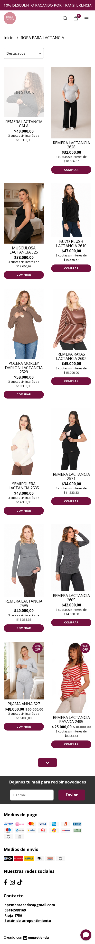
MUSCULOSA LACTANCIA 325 (24, 250)
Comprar (71, 169)
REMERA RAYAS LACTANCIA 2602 (71, 356)
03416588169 (15, 910)
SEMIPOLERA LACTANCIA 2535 (24, 486)
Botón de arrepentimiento (27, 920)
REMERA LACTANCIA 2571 (71, 476)
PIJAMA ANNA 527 (24, 703)
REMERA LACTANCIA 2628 (71, 145)
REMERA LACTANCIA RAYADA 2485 (71, 719)
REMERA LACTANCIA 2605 (71, 598)
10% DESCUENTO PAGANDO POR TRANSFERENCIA (47, 5)
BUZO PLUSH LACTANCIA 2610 (71, 243)
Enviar (72, 795)
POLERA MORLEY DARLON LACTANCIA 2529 (24, 367)
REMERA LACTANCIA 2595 (23, 603)
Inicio (9, 37)
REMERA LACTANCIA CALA (23, 124)
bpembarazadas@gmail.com (29, 904)
